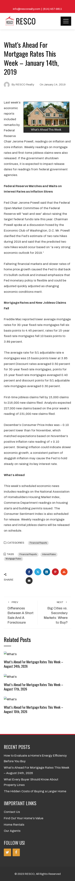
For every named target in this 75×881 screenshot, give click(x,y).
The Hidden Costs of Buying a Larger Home (35, 791)
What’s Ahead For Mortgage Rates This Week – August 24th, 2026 (33, 664)
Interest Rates (49, 554)
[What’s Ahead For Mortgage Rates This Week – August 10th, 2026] (10, 699)
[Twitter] (7, 852)
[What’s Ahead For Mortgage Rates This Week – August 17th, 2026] (10, 676)
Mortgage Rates (13, 559)
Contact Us (12, 812)
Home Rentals (14, 824)
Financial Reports (38, 543)
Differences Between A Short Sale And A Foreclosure (20, 612)
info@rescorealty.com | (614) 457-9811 (37, 8)
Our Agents (12, 831)
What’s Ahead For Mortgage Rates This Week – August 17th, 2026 (33, 686)
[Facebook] (16, 852)
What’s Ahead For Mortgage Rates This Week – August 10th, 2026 (33, 709)
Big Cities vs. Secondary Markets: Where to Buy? (56, 612)
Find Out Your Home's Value (23, 818)
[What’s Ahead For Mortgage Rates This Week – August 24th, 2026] (10, 654)
